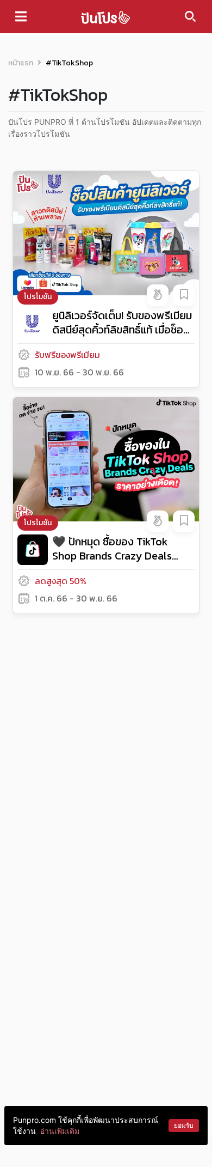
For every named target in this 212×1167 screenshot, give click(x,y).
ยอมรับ (184, 1125)
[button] (158, 295)
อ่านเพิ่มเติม (59, 1130)
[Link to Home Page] (105, 16)
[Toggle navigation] (21, 16)
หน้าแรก (20, 63)
